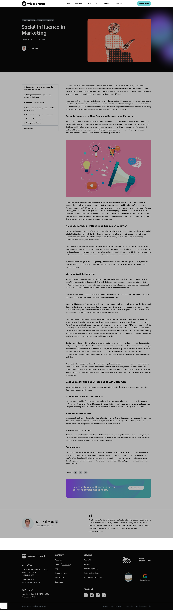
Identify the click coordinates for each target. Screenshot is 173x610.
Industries (78, 4)
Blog (97, 4)
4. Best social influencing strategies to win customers (39, 109)
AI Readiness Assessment (93, 577)
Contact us (118, 4)
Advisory (87, 564)
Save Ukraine (59, 577)
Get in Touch (144, 4)
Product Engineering (91, 569)
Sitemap (105, 606)
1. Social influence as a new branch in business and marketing (38, 88)
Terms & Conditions (116, 606)
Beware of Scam (61, 573)
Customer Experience (91, 573)
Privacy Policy (129, 606)
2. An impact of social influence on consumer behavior (37, 96)
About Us (58, 560)
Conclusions (28, 128)
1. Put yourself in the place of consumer (38, 115)
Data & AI (87, 560)
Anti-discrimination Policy (143, 606)
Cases (89, 4)
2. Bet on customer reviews (34, 119)
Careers (57, 564)
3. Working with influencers (34, 102)
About (106, 4)
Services (67, 4)
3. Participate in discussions (34, 123)
